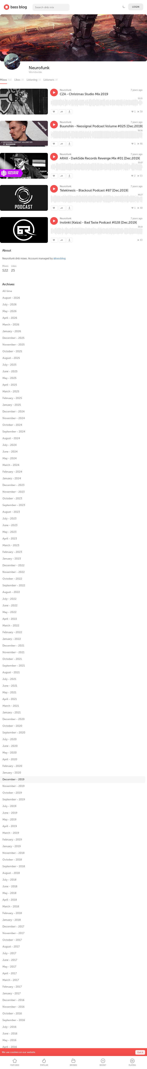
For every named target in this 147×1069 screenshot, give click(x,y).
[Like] (54, 111)
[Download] (69, 111)
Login (135, 7)
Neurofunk (39, 67)
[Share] (62, 111)
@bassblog (59, 258)
